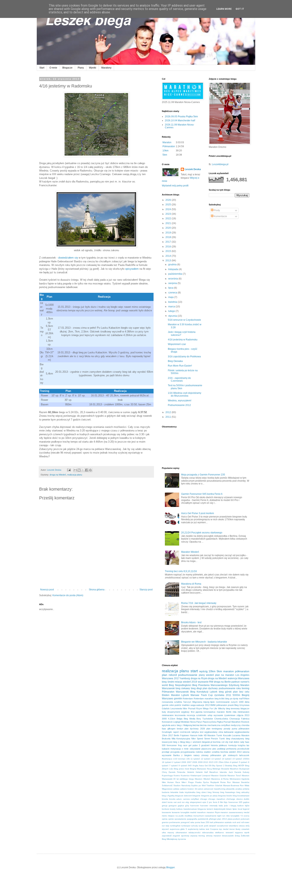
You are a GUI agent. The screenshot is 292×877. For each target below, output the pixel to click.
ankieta (246, 789)
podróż (178, 705)
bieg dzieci (201, 792)
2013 (168, 260)
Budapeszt (244, 769)
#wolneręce (167, 759)
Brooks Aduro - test (191, 622)
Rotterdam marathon (204, 698)
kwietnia (173, 302)
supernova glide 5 (178, 829)
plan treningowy (214, 728)
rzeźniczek (185, 732)
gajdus (246, 802)
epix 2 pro (207, 802)
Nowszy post (47, 589)
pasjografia (192, 819)
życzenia (182, 839)
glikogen (171, 728)
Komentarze (220, 216)
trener (232, 829)
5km (164, 154)
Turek (222, 738)
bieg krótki (220, 698)
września (173, 278)
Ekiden (165, 695)
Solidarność (167, 785)
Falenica (245, 718)
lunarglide (185, 812)
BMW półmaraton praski (222, 705)
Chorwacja (234, 718)
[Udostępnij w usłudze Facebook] (87, 470)
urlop (210, 715)
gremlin (178, 698)
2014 (168, 256)
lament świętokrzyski (216, 809)
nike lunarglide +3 (234, 816)
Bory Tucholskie (204, 718)
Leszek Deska (193, 169)
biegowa (222, 796)
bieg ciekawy (183, 688)
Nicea (193, 722)
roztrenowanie (223, 702)
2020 (168, 227)
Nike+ (184, 782)
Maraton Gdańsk (219, 775)
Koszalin (227, 735)
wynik (246, 832)
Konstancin (167, 722)
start (194, 671)
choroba (245, 725)
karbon (240, 805)
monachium (198, 816)
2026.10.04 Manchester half (180, 120)
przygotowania (188, 752)
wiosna (246, 752)
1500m (246, 759)
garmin (165, 705)
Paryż (199, 722)
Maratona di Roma (191, 583)
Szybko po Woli (198, 785)
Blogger (170, 867)
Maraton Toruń (234, 775)
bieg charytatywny (235, 738)
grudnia (172, 264)
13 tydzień (216, 759)
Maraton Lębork (180, 695)
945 (190, 765)
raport (176, 732)
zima (221, 732)
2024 (168, 209)
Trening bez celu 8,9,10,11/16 (181, 571)
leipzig (206, 702)
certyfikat (195, 799)
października (175, 273)
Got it (240, 9)
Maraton (166, 142)
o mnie (185, 749)
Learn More (224, 9)
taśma (202, 829)
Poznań (191, 708)
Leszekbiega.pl (220, 164)
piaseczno (206, 749)
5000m (236, 695)
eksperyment (196, 802)
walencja (232, 678)
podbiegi (221, 749)
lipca (171, 287)
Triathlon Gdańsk (214, 785)
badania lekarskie (170, 792)
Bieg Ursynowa (241, 705)
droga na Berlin (222, 681)
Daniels (172, 772)
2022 (168, 218)
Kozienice (185, 775)
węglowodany (211, 732)
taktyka (195, 732)
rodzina (199, 752)
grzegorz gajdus (176, 805)
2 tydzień (176, 762)
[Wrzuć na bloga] (79, 470)
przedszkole (243, 749)
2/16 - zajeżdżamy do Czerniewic (179, 379)
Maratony (106, 67)
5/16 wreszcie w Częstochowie (184, 319)
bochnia (216, 742)
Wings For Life (210, 708)
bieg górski (225, 691)
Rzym (199, 708)
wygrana (239, 832)
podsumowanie (187, 674)
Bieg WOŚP (238, 765)
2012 (168, 412)
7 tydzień (173, 765)
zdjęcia (240, 715)
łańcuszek (244, 755)
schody (194, 826)
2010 (205, 762)
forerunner (172, 745)
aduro (200, 789)
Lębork (213, 691)
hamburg (185, 678)
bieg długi (196, 688)
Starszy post (146, 589)
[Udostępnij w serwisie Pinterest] (90, 470)
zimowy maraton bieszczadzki (220, 836)
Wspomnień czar (177, 344)
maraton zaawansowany (231, 812)
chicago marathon (216, 799)
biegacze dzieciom (183, 796)
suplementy (193, 829)
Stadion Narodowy (181, 785)
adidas (176, 789)
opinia (164, 819)
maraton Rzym (213, 812)
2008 (194, 762)
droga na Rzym (199, 678)
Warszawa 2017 (171, 678)
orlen (171, 705)
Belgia (179, 718)
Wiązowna (197, 702)
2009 (200, 762)
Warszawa (243, 678)
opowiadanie (180, 819)
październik (203, 819)
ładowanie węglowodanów (236, 732)
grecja (164, 805)
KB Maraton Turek (213, 735)
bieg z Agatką (168, 796)
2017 (168, 241)
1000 (241, 702)
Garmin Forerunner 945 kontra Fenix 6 (201, 494)
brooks (165, 799)
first (192, 712)
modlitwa (188, 816)
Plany (81, 67)
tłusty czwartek (242, 829)
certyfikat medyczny (231, 725)
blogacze (245, 708)
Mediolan (185, 722)
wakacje (200, 705)
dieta (247, 702)
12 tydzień (206, 759)
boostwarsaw (243, 796)
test (201, 732)
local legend (243, 809)
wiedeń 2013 (235, 752)
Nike (185, 708)
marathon (201, 812)
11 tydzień (195, 759)
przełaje (165, 752)
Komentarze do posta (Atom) (67, 595)
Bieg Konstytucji (199, 691)
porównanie (174, 822)
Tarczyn (187, 702)
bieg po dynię (231, 698)
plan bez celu (241, 691)
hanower (204, 805)
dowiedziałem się (68, 257)
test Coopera (212, 829)
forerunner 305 (235, 802)
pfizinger (213, 819)
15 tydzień (237, 759)
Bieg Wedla (189, 718)
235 (216, 762)
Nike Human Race (171, 782)
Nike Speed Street (200, 738)
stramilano (233, 826)
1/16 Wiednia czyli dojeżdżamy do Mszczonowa (184, 394)
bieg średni (168, 681)
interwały (214, 805)
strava (242, 826)
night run (221, 816)
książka (241, 745)
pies (214, 749)
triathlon (186, 705)
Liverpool (206, 775)
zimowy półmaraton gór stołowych (219, 755)
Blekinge (216, 769)
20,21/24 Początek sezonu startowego (201, 532)
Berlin (176, 735)
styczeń (165, 829)
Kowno (177, 775)
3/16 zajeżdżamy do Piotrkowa (184, 356)
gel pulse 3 (194, 745)
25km (221, 762)
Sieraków (245, 782)
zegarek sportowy (181, 836)
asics (173, 725)
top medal (223, 829)
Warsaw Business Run (233, 785)
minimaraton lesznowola (174, 715)
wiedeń (210, 675)
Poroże (214, 738)
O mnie (53, 67)
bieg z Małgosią (184, 725)
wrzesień (230, 832)
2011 (168, 416)
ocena (246, 816)
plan (164, 674)
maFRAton (244, 698)
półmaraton (242, 671)
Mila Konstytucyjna (181, 738)
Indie (200, 735)
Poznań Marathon (232, 722)
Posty (216, 210)
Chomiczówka (221, 718)
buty (164, 712)
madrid (193, 812)
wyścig (203, 671)
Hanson (193, 735)
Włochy (221, 708)
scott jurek (203, 826)
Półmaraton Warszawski (175, 691)
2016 (168, 246)
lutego (172, 311)
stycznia (173, 316)
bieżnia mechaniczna (210, 725)
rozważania (167, 702)
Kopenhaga (167, 775)
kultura (179, 809)
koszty (173, 809)
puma (234, 728)
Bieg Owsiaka (175, 361)
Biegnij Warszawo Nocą (201, 769)
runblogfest (175, 826)
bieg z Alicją (179, 742)
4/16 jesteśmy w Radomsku (182, 339)
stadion (207, 752)
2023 (168, 214)
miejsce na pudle (176, 816)
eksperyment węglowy (178, 712)
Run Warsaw (233, 782)
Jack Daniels (235, 772)
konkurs (165, 809)
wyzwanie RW (205, 681)
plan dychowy (210, 688)
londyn (180, 728)
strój (247, 826)
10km (165, 150)
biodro (229, 796)
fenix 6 (216, 802)
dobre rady (239, 742)
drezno (239, 799)
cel (222, 742)
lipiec (235, 809)
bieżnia (195, 725)
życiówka (219, 695)
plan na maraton (224, 675)
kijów (247, 805)
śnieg (237, 836)
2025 (168, 204)
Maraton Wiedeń (190, 552)
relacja (178, 681)
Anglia (195, 765)
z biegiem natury (190, 755)
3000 (164, 718)
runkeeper (185, 826)
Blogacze (67, 67)
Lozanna (236, 735)
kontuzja (232, 745)
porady (227, 728)
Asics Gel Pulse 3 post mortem (197, 513)
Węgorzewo (167, 789)
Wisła (247, 785)
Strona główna (96, 589)
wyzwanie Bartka (171, 755)
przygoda (175, 752)
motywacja (175, 749)
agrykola (166, 725)
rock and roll (238, 822)
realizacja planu (74, 474)
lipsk (212, 702)
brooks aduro (175, 799)
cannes (186, 799)
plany (202, 675)
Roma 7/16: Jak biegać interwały (198, 603)
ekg (187, 802)
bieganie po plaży (209, 796)
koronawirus (210, 712)
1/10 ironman (179, 759)
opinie (171, 819)
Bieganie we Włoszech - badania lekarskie (204, 641)
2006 (183, 762)
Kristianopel (195, 775)
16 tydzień (167, 762)
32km (226, 762)
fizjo (225, 802)
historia (214, 745)
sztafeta (178, 702)
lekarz (229, 809)
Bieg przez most (181, 769)
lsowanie (176, 812)
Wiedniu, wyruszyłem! (179, 400)
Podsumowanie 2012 (179, 405)
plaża (230, 819)
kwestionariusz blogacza (195, 809)
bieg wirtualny (242, 792)
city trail (229, 742)
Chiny (164, 772)
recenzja (191, 715)
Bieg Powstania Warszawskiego (210, 685)
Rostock (245, 722)
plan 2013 (222, 819)
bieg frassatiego (227, 792)
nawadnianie (210, 816)
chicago (203, 799)
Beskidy (228, 765)
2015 (168, 251)
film (221, 802)
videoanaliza (208, 832)
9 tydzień (183, 765)
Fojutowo (184, 735)
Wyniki (92, 67)
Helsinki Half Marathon (207, 772)
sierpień (212, 826)
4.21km (171, 718)
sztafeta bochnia (220, 752)
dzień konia (167, 802)
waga (193, 705)
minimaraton (243, 712)
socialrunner (222, 826)
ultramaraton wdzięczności (188, 832)
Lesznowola (176, 708)
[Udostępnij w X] (83, 470)
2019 (168, 232)
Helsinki (190, 772)
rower (246, 822)
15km (164, 735)
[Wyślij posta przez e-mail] (68, 470)
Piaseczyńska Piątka (213, 722)
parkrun (235, 681)
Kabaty (246, 772)
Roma (223, 782)
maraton (228, 671)
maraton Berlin (224, 712)
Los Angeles (242, 675)
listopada (173, 269)
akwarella (230, 789)
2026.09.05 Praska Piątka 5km (181, 116)
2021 (168, 223)
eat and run (179, 802)
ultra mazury (168, 832)
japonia (199, 712)
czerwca (173, 292)
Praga (191, 782)
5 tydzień (243, 762)
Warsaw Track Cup (201, 695)
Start (41, 67)
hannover (194, 805)
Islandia (223, 772)
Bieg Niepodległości (180, 685)
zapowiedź (167, 836)
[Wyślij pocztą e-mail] (75, 470)
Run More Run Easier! (180, 365)
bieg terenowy (233, 708)
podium (236, 819)
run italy (165, 826)
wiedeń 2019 (190, 681)
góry (187, 805)
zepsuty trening (197, 836)
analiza (238, 789)
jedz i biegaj (230, 805)
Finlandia (181, 772)
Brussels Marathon (230, 769)
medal (246, 812)
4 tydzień (234, 762)
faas (164, 728)
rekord (173, 674)
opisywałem (132, 268)
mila (234, 712)
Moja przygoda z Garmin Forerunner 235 (203, 474)
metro (164, 816)
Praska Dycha (202, 782)
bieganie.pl (207, 742)
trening (245, 688)
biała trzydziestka (187, 792)
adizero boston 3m (188, 789)
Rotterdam (188, 698)
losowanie (166, 812)
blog (235, 796)
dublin (246, 799)
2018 (168, 237)
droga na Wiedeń (58, 474)
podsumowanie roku (230, 688)
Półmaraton (168, 146)
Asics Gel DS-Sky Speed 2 (211, 765)
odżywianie (195, 749)
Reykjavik (214, 782)
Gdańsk (166, 708)
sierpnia (173, 283)
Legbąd (176, 722)
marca (172, 306)
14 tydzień (227, 759)
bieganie (196, 796)
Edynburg (234, 685)
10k (188, 759)
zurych (234, 702)
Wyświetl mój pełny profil (175, 185)
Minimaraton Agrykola (239, 779)
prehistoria (231, 749)
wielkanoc (219, 832)
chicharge (230, 799)
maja (171, 297)
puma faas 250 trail (204, 822)
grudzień (205, 745)
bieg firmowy (213, 792)
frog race (182, 745)
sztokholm (201, 715)
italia (221, 805)
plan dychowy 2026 (195, 728)
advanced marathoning (214, 789)
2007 (189, 762)
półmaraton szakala (223, 822)
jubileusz (223, 745)
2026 (168, 200)
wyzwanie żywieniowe (224, 715)
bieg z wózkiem (193, 742)
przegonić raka (187, 822)
